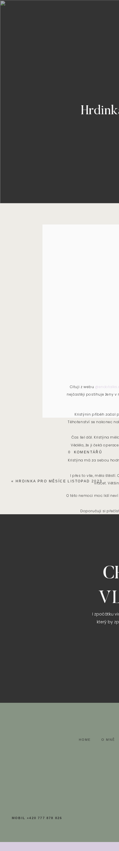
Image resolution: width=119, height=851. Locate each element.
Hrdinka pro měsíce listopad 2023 (59, 481)
